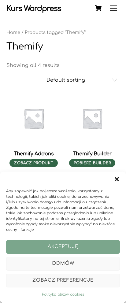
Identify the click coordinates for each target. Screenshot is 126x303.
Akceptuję (63, 246)
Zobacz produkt (34, 163)
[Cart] (98, 8)
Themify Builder (92, 154)
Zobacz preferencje (63, 280)
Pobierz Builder (92, 163)
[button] (117, 179)
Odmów (63, 263)
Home (13, 32)
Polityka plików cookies (63, 294)
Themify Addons (34, 154)
